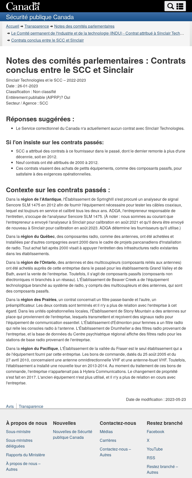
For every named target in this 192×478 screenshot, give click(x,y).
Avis (10, 406)
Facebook (155, 431)
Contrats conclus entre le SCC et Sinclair (47, 40)
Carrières (108, 440)
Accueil (12, 26)
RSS (151, 458)
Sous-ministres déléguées (19, 443)
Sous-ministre (18, 431)
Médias (106, 431)
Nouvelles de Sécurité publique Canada (72, 434)
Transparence (36, 26)
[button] (175, 6)
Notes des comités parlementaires (84, 26)
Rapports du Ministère (25, 455)
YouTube (155, 449)
